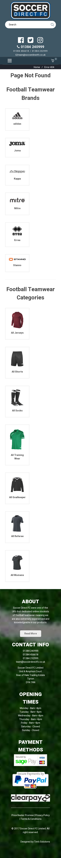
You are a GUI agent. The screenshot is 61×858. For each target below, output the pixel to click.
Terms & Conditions (31, 819)
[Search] (52, 24)
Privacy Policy (42, 815)
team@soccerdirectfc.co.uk (32, 54)
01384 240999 (32, 46)
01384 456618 (21, 51)
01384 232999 (40, 51)
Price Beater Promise (23, 815)
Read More (30, 633)
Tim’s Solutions (42, 842)
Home (37, 67)
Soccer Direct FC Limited (33, 828)
